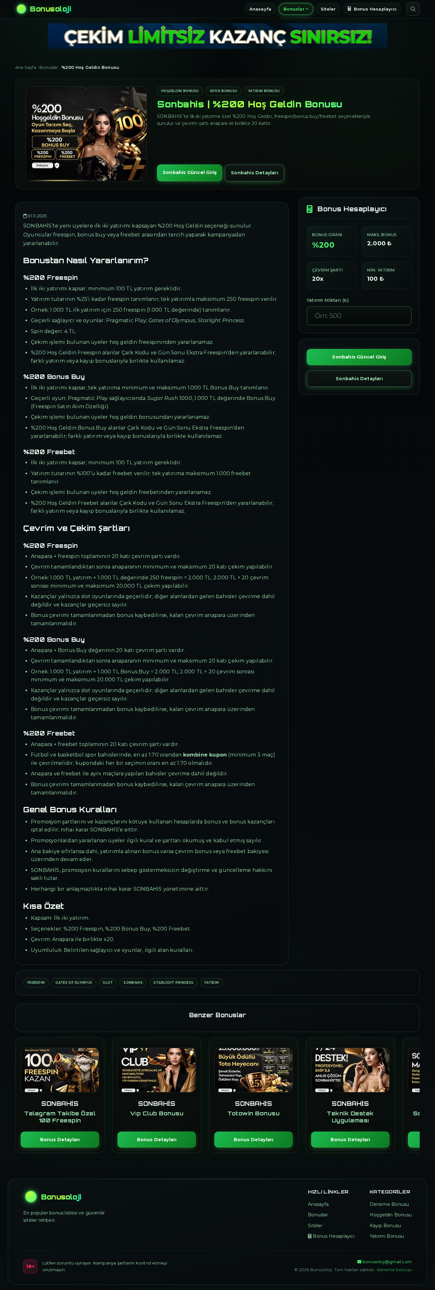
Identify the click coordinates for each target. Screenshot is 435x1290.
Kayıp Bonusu (385, 1225)
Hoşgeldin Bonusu (180, 91)
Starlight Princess (173, 983)
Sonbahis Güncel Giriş (190, 172)
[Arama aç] (413, 9)
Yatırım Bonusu (264, 91)
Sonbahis (133, 983)
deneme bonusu (394, 1269)
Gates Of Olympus (73, 983)
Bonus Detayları (60, 1139)
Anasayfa (260, 8)
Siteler (328, 8)
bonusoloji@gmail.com (387, 1261)
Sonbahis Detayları (254, 173)
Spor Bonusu (223, 91)
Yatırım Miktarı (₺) (328, 300)
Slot (108, 983)
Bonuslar (293, 8)
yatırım (211, 983)
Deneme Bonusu (389, 1204)
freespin (36, 983)
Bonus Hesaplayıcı (375, 8)
